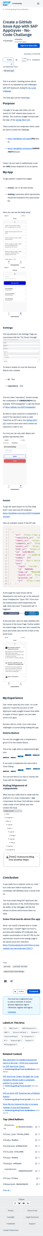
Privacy (10, 1211)
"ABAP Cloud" (13, 1028)
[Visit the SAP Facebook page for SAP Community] (15, 1203)
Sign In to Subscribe (28, 46)
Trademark (10, 1224)
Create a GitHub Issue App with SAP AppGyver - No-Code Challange (20, 28)
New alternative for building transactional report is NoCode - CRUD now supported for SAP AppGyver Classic (20, 1063)
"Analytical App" (16, 1040)
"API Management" (10, 1044)
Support (32, 1224)
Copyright (10, 1217)
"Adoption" (34, 1032)
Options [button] (19, 49)
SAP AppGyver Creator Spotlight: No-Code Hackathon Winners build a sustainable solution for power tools (21, 1080)
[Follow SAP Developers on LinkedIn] (28, 1203)
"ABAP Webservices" (28, 1028)
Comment (12, 1012)
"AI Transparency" (27, 1036)
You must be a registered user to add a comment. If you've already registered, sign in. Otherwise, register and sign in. (20, 1003)
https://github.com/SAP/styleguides (20, 407)
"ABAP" (6, 1032)
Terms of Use (32, 1211)
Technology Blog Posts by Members (16, 9)
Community (17, 3)
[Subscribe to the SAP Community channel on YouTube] (24, 1203)
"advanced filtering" (10, 1036)
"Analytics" (28, 1040)
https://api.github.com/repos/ (20, 148)
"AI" (5, 1040)
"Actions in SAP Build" (20, 1032)
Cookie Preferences (11, 1230)
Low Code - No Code (20, 966)
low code (7, 966)
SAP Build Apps (9, 71)
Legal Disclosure (32, 1217)
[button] (11, 64)
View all (6, 1190)
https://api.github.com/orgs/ (19, 139)
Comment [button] (33, 991)
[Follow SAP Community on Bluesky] (19, 1203)
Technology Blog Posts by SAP (18, 1086)
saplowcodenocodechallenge (14, 971)
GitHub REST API (23, 120)
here (28, 98)
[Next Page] (23, 1048)
